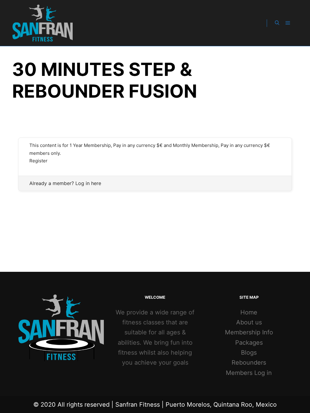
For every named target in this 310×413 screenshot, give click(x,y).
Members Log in (249, 372)
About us (249, 322)
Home (248, 312)
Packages (249, 342)
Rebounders (249, 362)
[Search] (277, 23)
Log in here (88, 183)
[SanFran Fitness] (42, 23)
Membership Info (249, 332)
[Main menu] (287, 23)
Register (38, 161)
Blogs (249, 352)
